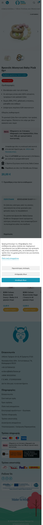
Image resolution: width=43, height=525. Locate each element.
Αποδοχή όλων (20, 280)
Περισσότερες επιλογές (21, 268)
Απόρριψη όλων (21, 274)
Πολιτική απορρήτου (10, 258)
